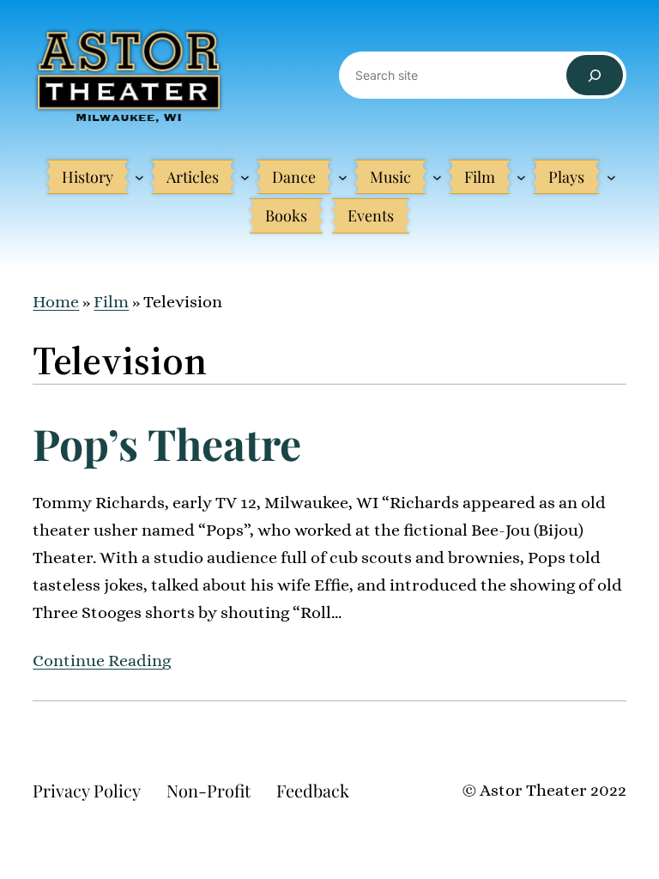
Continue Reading (102, 660)
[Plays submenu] (611, 177)
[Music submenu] (437, 177)
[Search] (594, 75)
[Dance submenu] (343, 177)
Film (111, 302)
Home (56, 302)
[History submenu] (139, 177)
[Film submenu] (521, 177)
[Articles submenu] (245, 177)
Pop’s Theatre (167, 444)
